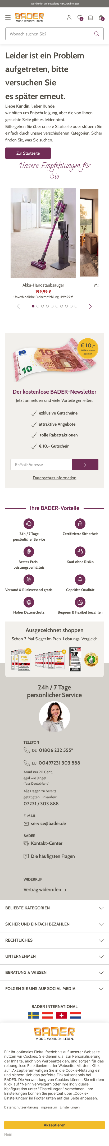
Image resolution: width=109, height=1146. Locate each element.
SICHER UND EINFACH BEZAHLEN (37, 924)
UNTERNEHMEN (20, 956)
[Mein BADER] (69, 17)
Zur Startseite (28, 153)
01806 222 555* (56, 750)
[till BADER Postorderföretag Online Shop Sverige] (33, 1015)
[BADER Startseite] (29, 17)
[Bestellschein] (90, 17)
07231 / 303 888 (41, 804)
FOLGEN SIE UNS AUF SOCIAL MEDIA (40, 988)
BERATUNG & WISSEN (26, 972)
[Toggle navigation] (8, 17)
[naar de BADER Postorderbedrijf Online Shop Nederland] (75, 1015)
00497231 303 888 (59, 763)
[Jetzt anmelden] (85, 464)
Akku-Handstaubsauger (43, 285)
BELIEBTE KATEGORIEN (27, 907)
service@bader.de (48, 823)
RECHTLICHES (19, 940)
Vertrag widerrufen (42, 889)
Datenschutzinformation (54, 477)
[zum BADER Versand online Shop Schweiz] (61, 1015)
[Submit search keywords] (97, 33)
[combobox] (54, 33)
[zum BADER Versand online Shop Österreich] (47, 1015)
